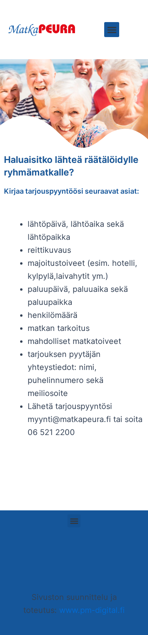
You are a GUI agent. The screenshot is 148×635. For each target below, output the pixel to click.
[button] (111, 29)
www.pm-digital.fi (92, 610)
